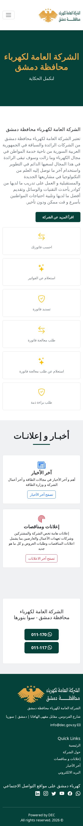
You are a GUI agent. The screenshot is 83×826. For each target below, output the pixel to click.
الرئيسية (74, 745)
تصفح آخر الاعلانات (41, 558)
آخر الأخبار (73, 765)
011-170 (39, 634)
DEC (51, 815)
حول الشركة (71, 752)
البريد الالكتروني (69, 772)
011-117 (39, 647)
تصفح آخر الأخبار (41, 494)
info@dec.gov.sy (63, 725)
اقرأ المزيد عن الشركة (58, 217)
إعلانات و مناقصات (67, 758)
